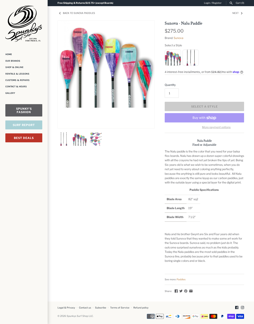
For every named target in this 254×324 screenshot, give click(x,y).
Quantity (170, 84)
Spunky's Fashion (24, 110)
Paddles (181, 279)
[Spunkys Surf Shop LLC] (24, 23)
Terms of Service (119, 307)
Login (207, 3)
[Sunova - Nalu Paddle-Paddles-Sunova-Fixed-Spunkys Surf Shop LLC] (106, 64)
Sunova (178, 38)
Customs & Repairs (17, 80)
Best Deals (24, 138)
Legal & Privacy (66, 307)
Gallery (10, 93)
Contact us (85, 307)
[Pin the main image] (185, 291)
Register (217, 3)
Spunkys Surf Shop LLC (80, 316)
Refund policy (140, 307)
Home (8, 54)
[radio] (173, 57)
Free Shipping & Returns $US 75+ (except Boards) (85, 3)
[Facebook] (236, 308)
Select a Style (173, 45)
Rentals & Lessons (17, 73)
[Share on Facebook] (176, 291)
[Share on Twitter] (181, 291)
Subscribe (100, 307)
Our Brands (12, 60)
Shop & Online (14, 67)
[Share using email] (191, 291)
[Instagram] (242, 308)
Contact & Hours (16, 86)
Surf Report (24, 125)
